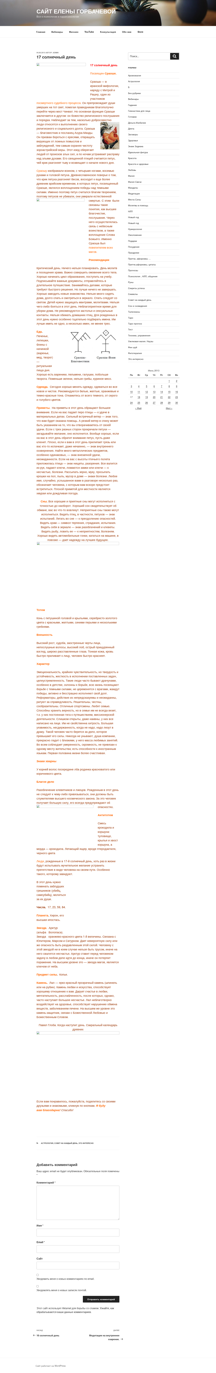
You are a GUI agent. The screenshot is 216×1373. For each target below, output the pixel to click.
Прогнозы (133, 270)
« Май (138, 408)
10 (131, 391)
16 (176, 391)
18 (139, 397)
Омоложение (135, 234)
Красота (132, 158)
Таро (130, 317)
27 (154, 402)
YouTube (89, 31)
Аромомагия (134, 75)
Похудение (133, 246)
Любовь (132, 169)
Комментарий (46, 1182)
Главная (40, 31)
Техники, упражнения (139, 335)
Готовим (132, 116)
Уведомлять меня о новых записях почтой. (62, 1290)
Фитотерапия (135, 353)
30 (176, 402)
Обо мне (126, 31)
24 (131, 402)
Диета (131, 128)
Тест (130, 329)
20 (154, 397)
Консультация (108, 31)
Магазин (73, 31)
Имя (40, 1225)
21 (161, 397)
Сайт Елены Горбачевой (76, 11)
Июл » (169, 408)
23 (176, 397)
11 (139, 391)
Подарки (132, 240)
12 (146, 391)
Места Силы (134, 199)
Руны (130, 282)
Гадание (132, 105)
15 (169, 391)
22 (169, 397)
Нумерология (135, 229)
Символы (133, 294)
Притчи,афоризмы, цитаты (142, 264)
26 (146, 402)
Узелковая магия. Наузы (140, 341)
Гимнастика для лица (139, 110)
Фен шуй (132, 347)
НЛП (130, 211)
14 (161, 391)
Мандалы (133, 187)
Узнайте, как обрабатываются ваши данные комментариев (75, 1310)
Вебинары (57, 31)
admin (56, 52)
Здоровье (133, 140)
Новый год (133, 217)
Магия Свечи (135, 181)
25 (139, 402)
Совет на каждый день (65, 1143)
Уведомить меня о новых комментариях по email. (65, 1279)
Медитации (134, 193)
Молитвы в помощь (138, 205)
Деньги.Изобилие (137, 122)
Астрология (47, 1143)
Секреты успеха (136, 288)
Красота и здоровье (138, 163)
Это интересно (86, 1143)
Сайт (40, 1258)
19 (146, 397)
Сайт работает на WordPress (51, 1365)
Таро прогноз (135, 323)
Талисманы (134, 311)
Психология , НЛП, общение (142, 276)
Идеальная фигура (138, 152)
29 (169, 402)
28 (161, 402)
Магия (131, 175)
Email (41, 1242)
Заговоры (133, 134)
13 (154, 391)
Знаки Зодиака (135, 146)
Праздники (133, 252)
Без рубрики (134, 93)
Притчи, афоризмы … (139, 258)
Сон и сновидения (137, 305)
